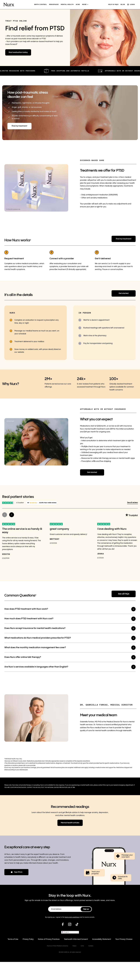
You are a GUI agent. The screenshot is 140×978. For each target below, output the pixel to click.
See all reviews (132, 502)
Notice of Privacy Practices (49, 939)
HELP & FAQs (113, 4)
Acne (78, 4)
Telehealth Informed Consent (76, 939)
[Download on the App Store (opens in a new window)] (16, 872)
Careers (90, 946)
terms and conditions (72, 917)
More (84, 4)
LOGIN (132, 4)
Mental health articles (70, 823)
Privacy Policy (28, 939)
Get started (124, 293)
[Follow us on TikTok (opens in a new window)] (77, 925)
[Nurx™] (9, 4)
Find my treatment (19, 126)
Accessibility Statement (101, 939)
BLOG (123, 4)
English (66, 932)
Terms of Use (13, 939)
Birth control (40, 4)
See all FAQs (123, 594)
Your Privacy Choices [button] (123, 939)
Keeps (74, 946)
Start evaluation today (18, 52)
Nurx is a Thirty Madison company (57, 946)
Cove (82, 946)
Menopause (54, 4)
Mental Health (67, 4)
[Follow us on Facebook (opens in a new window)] (63, 925)
